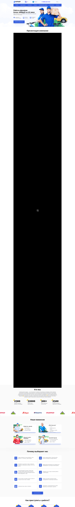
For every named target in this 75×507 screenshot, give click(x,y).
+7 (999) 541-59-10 (45, 1)
